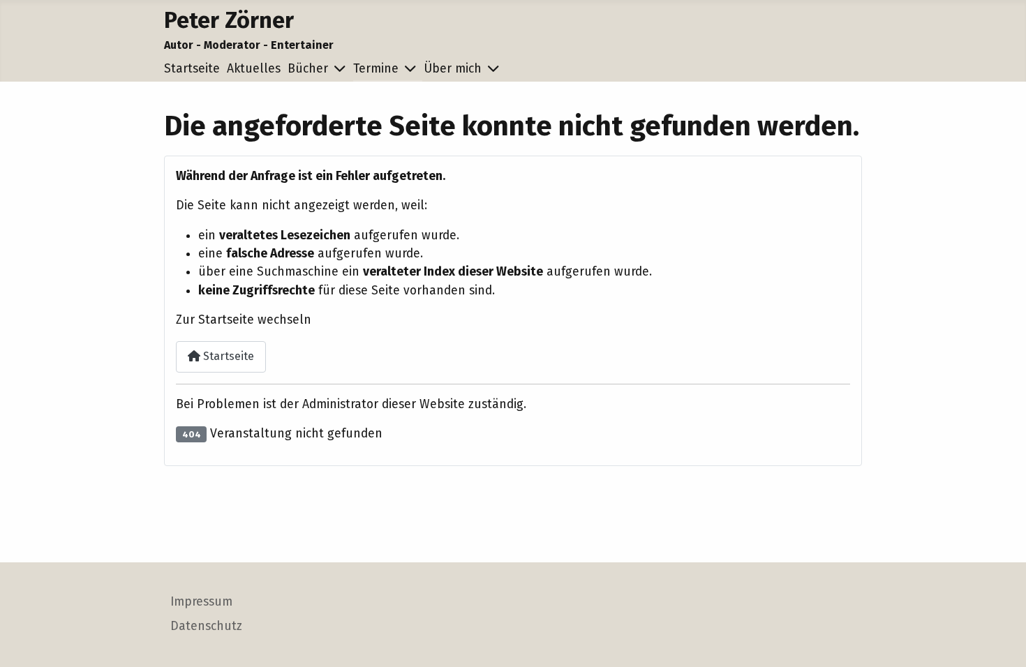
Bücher (308, 68)
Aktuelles (254, 68)
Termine (376, 68)
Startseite (192, 68)
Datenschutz (206, 626)
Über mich (453, 68)
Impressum (201, 601)
